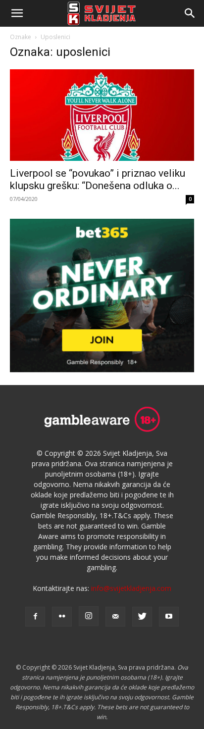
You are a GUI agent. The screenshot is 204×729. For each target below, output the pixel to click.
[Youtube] (169, 617)
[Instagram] (89, 616)
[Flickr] (62, 617)
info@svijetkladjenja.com (131, 588)
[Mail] (115, 617)
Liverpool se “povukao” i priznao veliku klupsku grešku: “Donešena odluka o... (97, 179)
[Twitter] (142, 617)
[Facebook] (35, 617)
